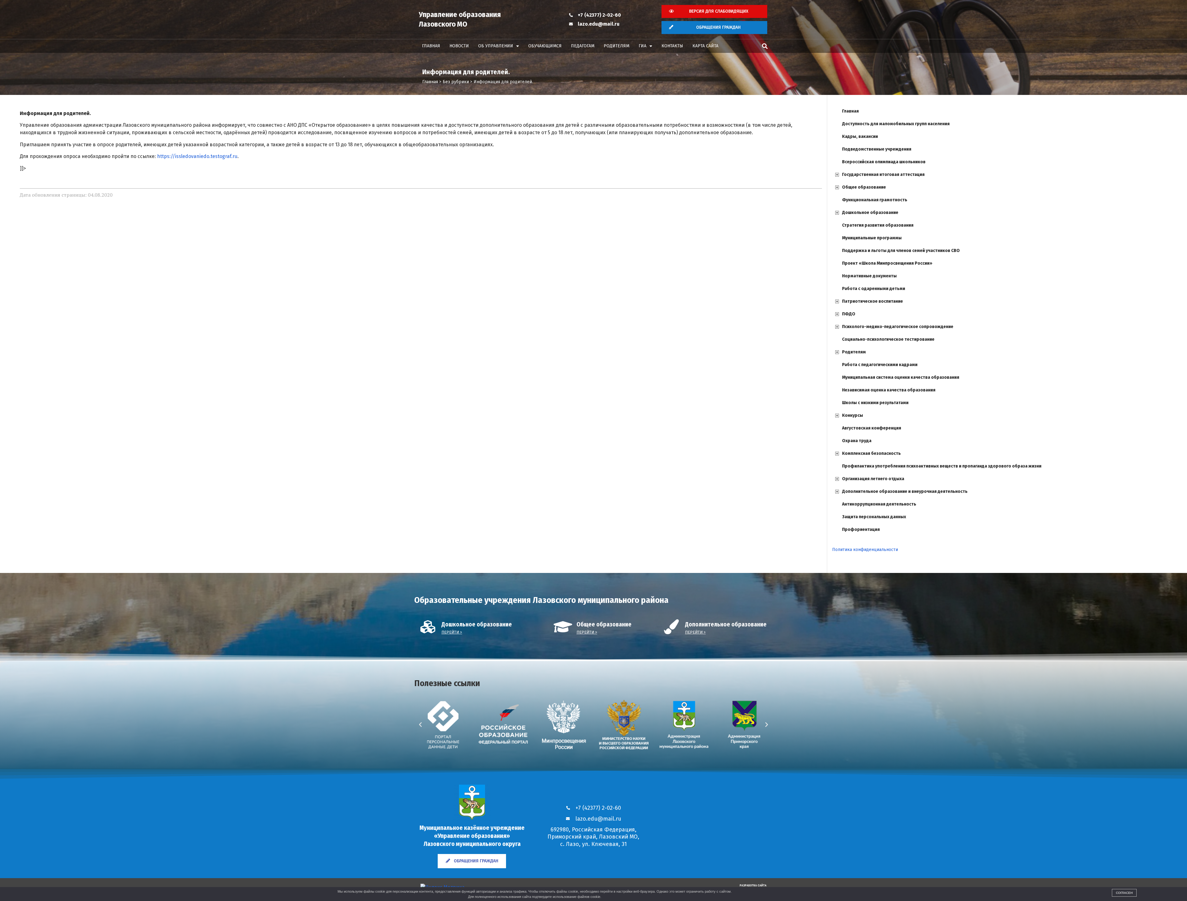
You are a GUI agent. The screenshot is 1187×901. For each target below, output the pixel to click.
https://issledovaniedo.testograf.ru (197, 156)
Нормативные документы (869, 276)
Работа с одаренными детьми (873, 288)
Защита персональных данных (874, 516)
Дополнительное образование (726, 624)
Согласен (1124, 893)
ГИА (642, 46)
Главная (431, 46)
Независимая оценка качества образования (888, 390)
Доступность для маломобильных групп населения (896, 123)
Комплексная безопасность (871, 453)
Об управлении (495, 46)
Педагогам (582, 46)
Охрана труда (856, 440)
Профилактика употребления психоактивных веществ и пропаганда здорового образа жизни (941, 466)
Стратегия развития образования (877, 225)
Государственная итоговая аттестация (883, 174)
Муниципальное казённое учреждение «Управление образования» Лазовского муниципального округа (472, 836)
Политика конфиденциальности (865, 549)
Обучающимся (545, 46)
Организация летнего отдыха (873, 478)
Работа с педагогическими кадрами (879, 364)
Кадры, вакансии (860, 136)
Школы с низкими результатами (875, 402)
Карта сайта (705, 46)
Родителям (616, 46)
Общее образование (864, 187)
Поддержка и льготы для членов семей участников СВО (901, 250)
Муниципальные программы (872, 238)
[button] (764, 46)
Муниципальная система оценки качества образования (900, 377)
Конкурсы (852, 415)
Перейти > (451, 632)
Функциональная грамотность (874, 200)
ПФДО (848, 314)
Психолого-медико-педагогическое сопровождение (897, 326)
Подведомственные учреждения (876, 149)
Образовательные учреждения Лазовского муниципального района (541, 600)
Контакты (672, 46)
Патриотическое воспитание (872, 301)
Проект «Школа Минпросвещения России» (887, 263)
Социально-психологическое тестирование (888, 339)
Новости (459, 46)
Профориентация (861, 529)
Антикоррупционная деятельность (879, 504)
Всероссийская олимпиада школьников (883, 161)
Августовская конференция (871, 428)
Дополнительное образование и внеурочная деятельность (905, 491)
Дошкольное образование (870, 212)
